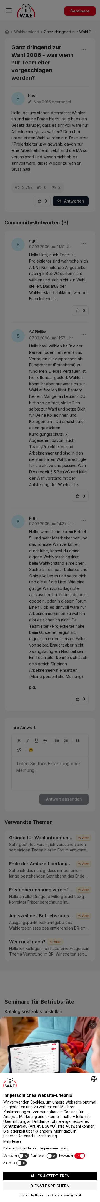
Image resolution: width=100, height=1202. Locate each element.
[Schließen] (92, 1024)
